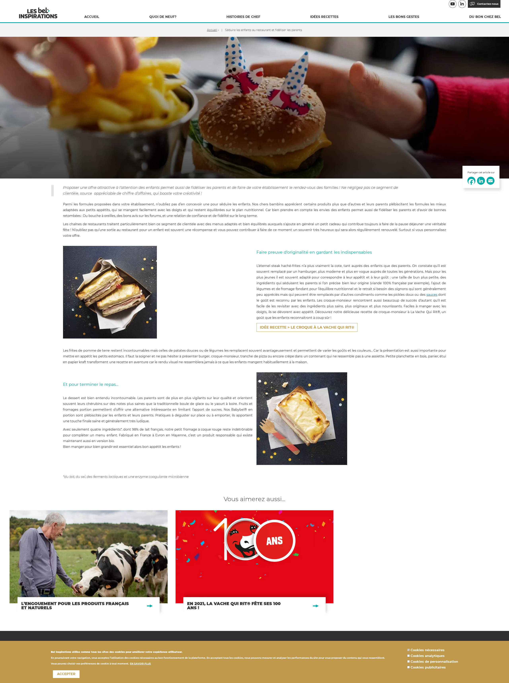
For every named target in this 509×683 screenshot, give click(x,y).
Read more (89, 562)
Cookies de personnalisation (434, 662)
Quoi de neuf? (162, 17)
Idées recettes (324, 17)
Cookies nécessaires (428, 650)
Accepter (66, 674)
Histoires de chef (243, 17)
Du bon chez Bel (485, 17)
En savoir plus (140, 663)
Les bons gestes (404, 17)
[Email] (490, 181)
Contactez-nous (487, 3)
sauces (431, 295)
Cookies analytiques (428, 656)
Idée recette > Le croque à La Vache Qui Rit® (307, 327)
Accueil (91, 17)
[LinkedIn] (481, 181)
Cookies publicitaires (428, 667)
